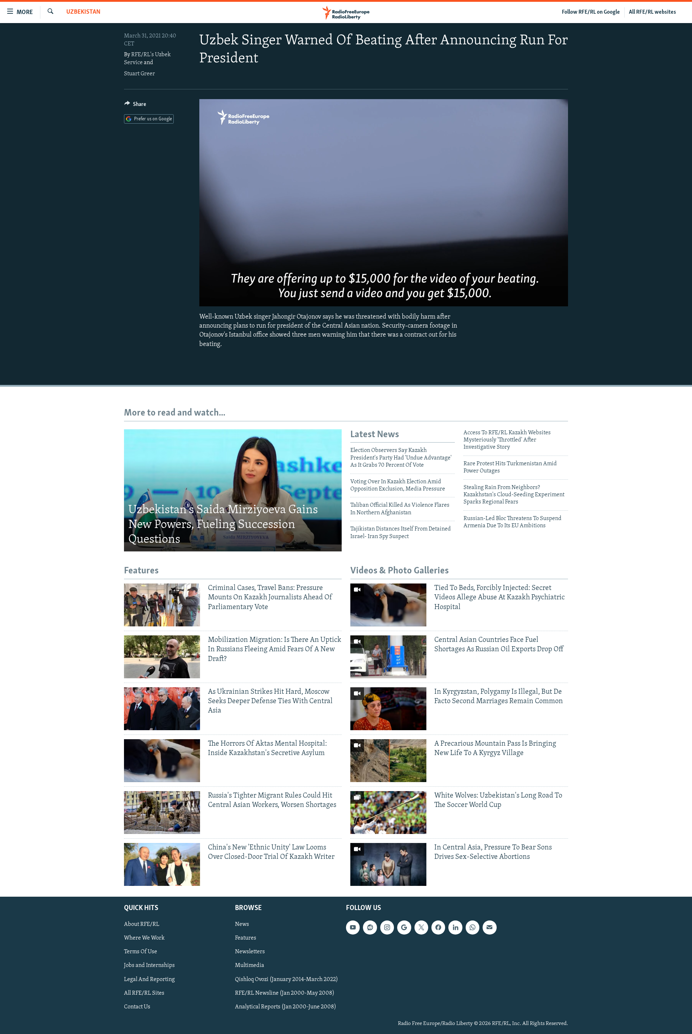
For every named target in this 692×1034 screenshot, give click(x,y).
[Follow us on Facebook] (438, 927)
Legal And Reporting (149, 979)
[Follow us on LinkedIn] (455, 927)
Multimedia (249, 965)
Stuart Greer (139, 74)
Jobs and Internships (149, 965)
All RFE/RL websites (652, 12)
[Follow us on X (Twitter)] (421, 927)
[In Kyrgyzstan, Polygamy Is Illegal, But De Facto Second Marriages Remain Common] (388, 708)
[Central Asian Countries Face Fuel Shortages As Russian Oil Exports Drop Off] (388, 656)
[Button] (135, 106)
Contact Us (137, 1006)
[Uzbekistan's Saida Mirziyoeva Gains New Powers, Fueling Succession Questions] (233, 490)
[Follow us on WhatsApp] (472, 927)
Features (245, 938)
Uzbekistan (83, 12)
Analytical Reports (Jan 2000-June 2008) (285, 1006)
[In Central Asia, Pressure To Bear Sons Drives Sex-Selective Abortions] (388, 864)
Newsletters (250, 952)
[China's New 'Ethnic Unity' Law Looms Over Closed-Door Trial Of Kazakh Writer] (162, 864)
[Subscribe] (489, 927)
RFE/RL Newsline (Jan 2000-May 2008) (284, 993)
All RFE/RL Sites (144, 993)
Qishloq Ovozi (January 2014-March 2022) (286, 979)
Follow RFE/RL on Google (591, 12)
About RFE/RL (141, 924)
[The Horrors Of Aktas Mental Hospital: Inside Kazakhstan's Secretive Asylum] (162, 760)
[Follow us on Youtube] (353, 927)
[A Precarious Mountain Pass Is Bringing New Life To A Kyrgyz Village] (388, 760)
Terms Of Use (140, 952)
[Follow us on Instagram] (387, 927)
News (242, 924)
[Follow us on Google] (404, 927)
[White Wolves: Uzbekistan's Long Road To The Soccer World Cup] (388, 812)
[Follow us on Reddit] (370, 927)
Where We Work (144, 938)
